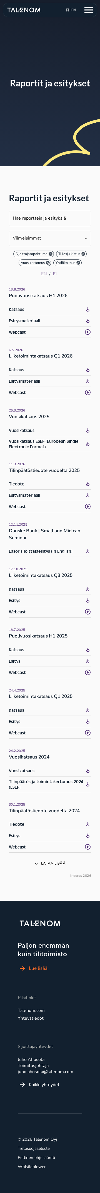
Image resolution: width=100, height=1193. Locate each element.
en (73, 10)
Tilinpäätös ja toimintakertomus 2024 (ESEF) (46, 784)
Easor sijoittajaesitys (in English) (40, 551)
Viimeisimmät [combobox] (27, 238)
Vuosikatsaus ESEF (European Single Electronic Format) (44, 443)
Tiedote (16, 484)
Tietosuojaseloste (34, 1148)
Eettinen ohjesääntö (36, 1157)
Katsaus (16, 309)
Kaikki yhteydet (44, 1085)
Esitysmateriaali (24, 320)
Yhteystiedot (31, 1018)
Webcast (17, 332)
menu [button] (88, 10)
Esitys (14, 600)
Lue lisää (38, 968)
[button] (33, 254)
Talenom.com (31, 1010)
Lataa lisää (53, 863)
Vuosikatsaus (21, 430)
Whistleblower (32, 1166)
